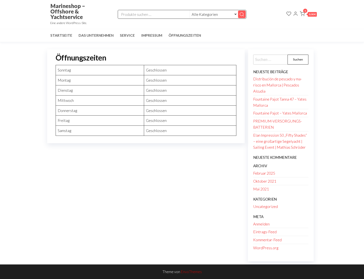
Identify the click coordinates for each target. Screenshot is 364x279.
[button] (308, 14)
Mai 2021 (261, 189)
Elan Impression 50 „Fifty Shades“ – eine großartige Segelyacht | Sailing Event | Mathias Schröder (280, 141)
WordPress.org (265, 247)
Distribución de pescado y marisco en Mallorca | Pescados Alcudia (277, 85)
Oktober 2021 (264, 181)
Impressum (151, 35)
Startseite (61, 35)
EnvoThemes (191, 271)
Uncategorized (265, 206)
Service (127, 35)
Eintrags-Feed (265, 231)
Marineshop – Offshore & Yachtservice (67, 11)
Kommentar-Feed (267, 239)
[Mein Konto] (295, 14)
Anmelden (261, 224)
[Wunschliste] (288, 14)
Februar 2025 (264, 173)
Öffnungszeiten (185, 35)
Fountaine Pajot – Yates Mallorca (280, 113)
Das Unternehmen (96, 35)
